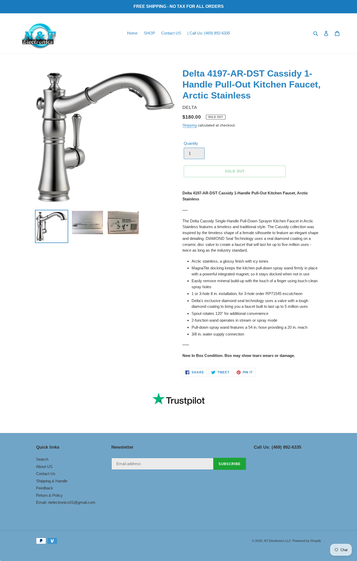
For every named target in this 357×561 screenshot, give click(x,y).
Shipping (189, 125)
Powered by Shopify (306, 541)
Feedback (44, 488)
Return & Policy (49, 495)
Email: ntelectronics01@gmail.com (65, 502)
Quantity (191, 143)
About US (44, 466)
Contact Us (45, 473)
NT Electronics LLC (277, 541)
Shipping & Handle (51, 481)
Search (42, 459)
